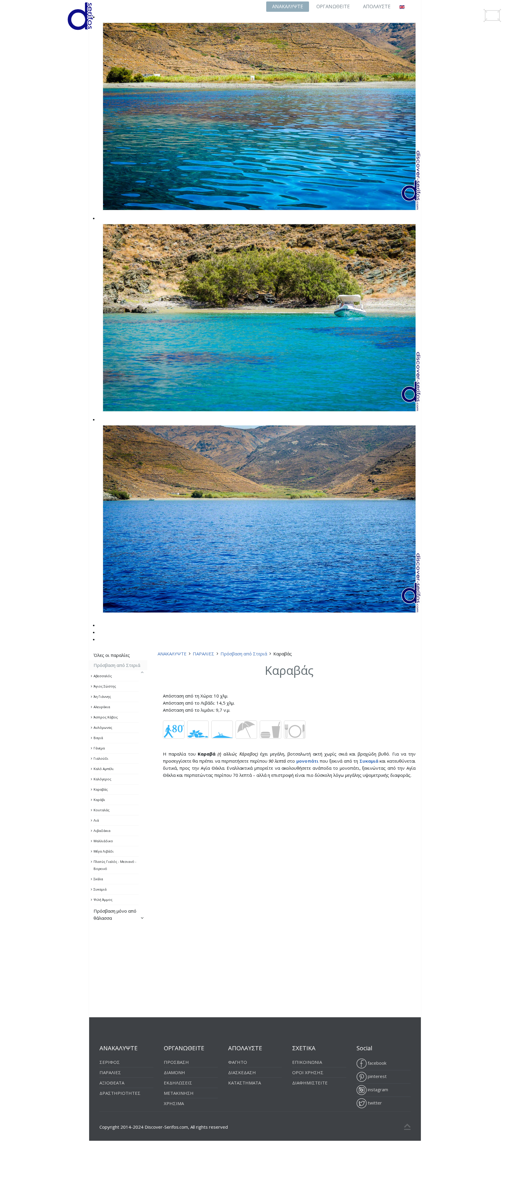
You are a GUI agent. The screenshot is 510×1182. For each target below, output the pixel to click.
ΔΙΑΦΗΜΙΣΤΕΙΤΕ (310, 1083)
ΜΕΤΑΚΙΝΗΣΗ (179, 1093)
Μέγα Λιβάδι (104, 851)
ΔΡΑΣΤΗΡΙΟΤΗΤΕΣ (119, 1093)
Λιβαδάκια (102, 830)
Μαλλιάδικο (103, 841)
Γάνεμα (99, 748)
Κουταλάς (101, 810)
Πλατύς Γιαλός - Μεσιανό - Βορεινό (115, 865)
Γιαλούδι (101, 758)
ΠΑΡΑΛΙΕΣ (203, 654)
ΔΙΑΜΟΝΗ (174, 1072)
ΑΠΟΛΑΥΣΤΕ (376, 6)
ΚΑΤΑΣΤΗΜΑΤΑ (244, 1083)
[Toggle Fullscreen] (492, 15)
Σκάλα (98, 879)
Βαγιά (98, 738)
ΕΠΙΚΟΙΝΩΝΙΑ (307, 1062)
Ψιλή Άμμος (103, 899)
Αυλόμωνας (103, 727)
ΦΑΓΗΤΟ (237, 1062)
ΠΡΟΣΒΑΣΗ (176, 1062)
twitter (374, 1103)
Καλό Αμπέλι (104, 768)
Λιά (96, 820)
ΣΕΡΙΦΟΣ (109, 1062)
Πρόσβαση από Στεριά (243, 654)
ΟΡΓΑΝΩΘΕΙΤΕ (333, 6)
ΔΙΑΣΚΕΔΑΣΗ (242, 1072)
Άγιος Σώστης (105, 686)
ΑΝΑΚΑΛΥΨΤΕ (287, 6)
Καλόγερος (102, 779)
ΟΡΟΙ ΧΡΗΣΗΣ (307, 1072)
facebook (376, 1063)
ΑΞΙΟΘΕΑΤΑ (111, 1083)
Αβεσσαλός (103, 676)
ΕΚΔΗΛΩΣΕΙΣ (178, 1083)
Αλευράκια (102, 707)
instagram (377, 1089)
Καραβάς (101, 789)
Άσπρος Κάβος (106, 717)
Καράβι (99, 799)
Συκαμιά (100, 889)
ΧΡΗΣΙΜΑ (174, 1103)
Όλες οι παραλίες (112, 655)
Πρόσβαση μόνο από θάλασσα (115, 914)
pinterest (377, 1076)
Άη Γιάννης (102, 696)
